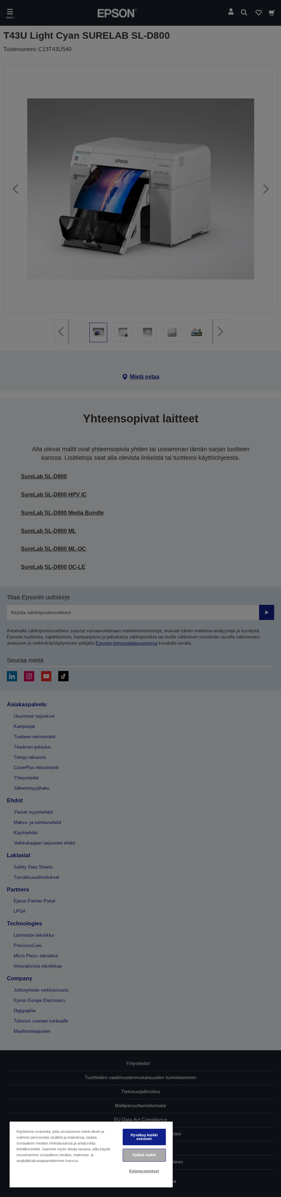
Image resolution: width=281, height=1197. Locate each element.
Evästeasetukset (144, 1171)
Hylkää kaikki (144, 1155)
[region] (91, 1154)
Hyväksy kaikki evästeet (144, 1137)
